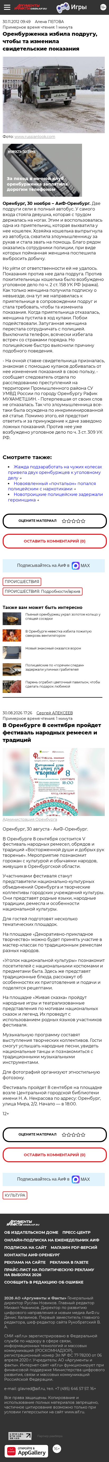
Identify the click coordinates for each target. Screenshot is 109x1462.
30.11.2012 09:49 (17, 21)
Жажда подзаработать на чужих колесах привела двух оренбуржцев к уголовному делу (55, 472)
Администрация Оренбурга (30, 819)
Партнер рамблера (49, 1436)
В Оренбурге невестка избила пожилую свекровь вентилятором (58, 633)
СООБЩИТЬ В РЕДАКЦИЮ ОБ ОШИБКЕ (43, 1282)
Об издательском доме (31, 1232)
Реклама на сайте (25, 1262)
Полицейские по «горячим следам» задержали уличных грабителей (54, 667)
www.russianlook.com (35, 136)
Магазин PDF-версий (74, 1247)
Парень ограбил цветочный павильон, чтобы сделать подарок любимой (62, 684)
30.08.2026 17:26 (17, 713)
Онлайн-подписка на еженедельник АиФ (51, 1240)
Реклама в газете (69, 1262)
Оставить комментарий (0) (54, 541)
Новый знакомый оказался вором (53, 648)
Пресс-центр (76, 1232)
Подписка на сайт (25, 1247)
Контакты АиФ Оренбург (32, 1255)
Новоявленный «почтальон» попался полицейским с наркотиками (52, 486)
